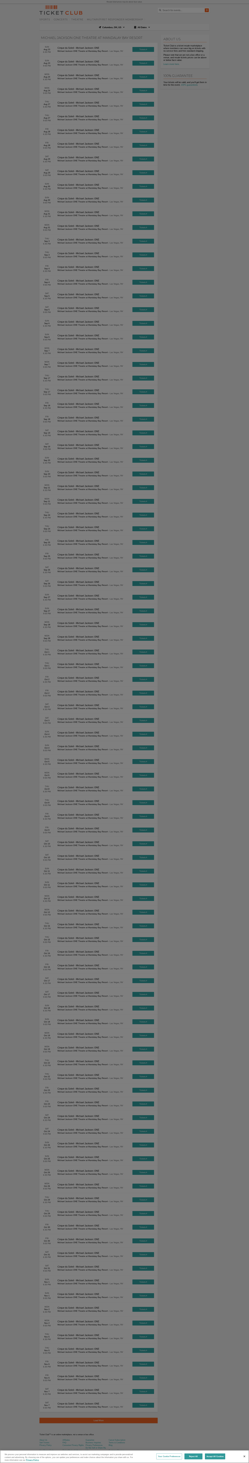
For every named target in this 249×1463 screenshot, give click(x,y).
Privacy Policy (32, 1460)
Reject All (193, 1456)
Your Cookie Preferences (169, 1456)
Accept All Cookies (215, 1456)
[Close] (244, 1456)
